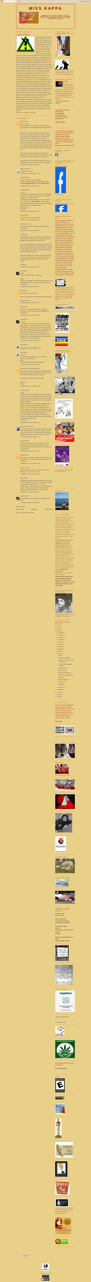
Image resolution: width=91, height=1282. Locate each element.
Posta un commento (21, 506)
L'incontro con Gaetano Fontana (66, 675)
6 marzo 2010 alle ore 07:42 (30, 348)
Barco (21, 344)
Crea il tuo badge (59, 194)
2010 (58, 631)
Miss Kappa (45, 8)
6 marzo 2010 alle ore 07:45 (30, 364)
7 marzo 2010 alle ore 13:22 (30, 451)
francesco (22, 440)
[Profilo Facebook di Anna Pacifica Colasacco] (56, 156)
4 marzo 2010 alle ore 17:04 (30, 220)
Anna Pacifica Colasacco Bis (61, 166)
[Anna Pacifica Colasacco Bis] (60, 193)
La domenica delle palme (64, 658)
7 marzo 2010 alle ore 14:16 (30, 463)
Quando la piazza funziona (64, 672)
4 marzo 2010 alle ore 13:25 (30, 164)
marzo (60, 653)
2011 (58, 628)
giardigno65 (23, 168)
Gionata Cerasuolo (24, 426)
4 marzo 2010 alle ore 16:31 (30, 211)
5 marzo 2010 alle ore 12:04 (30, 315)
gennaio (61, 689)
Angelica (22, 496)
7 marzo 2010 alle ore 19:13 (30, 474)
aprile (60, 651)
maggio (60, 649)
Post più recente (20, 509)
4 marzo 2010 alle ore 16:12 (30, 186)
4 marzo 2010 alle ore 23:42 (30, 267)
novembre (61, 635)
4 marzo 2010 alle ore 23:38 (30, 230)
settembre (61, 639)
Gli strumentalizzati (63, 668)
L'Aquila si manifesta (63, 679)
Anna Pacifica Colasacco (60, 203)
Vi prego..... (61, 655)
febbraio (61, 687)
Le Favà (22, 215)
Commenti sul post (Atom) (27, 512)
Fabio (21, 121)
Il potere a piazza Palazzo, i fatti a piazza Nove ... (66, 661)
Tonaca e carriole (62, 670)
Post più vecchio (49, 509)
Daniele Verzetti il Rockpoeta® (27, 368)
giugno (60, 646)
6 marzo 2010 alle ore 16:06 (30, 386)
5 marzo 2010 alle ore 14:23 (30, 340)
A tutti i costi (61, 677)
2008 (58, 694)
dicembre (61, 632)
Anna (21, 271)
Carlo (21, 234)
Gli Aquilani (61, 684)
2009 (58, 692)
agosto (60, 642)
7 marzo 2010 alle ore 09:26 (30, 422)
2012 (58, 626)
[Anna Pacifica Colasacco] (61, 211)
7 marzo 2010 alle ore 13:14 (30, 436)
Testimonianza (61, 682)
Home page (34, 509)
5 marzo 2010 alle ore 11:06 (30, 302)
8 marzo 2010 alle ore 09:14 (30, 502)
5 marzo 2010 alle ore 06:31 (30, 286)
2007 (58, 697)
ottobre (60, 637)
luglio (60, 644)
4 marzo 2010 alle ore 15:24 (30, 173)
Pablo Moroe (23, 224)
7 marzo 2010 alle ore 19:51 (30, 492)
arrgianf (22, 455)
